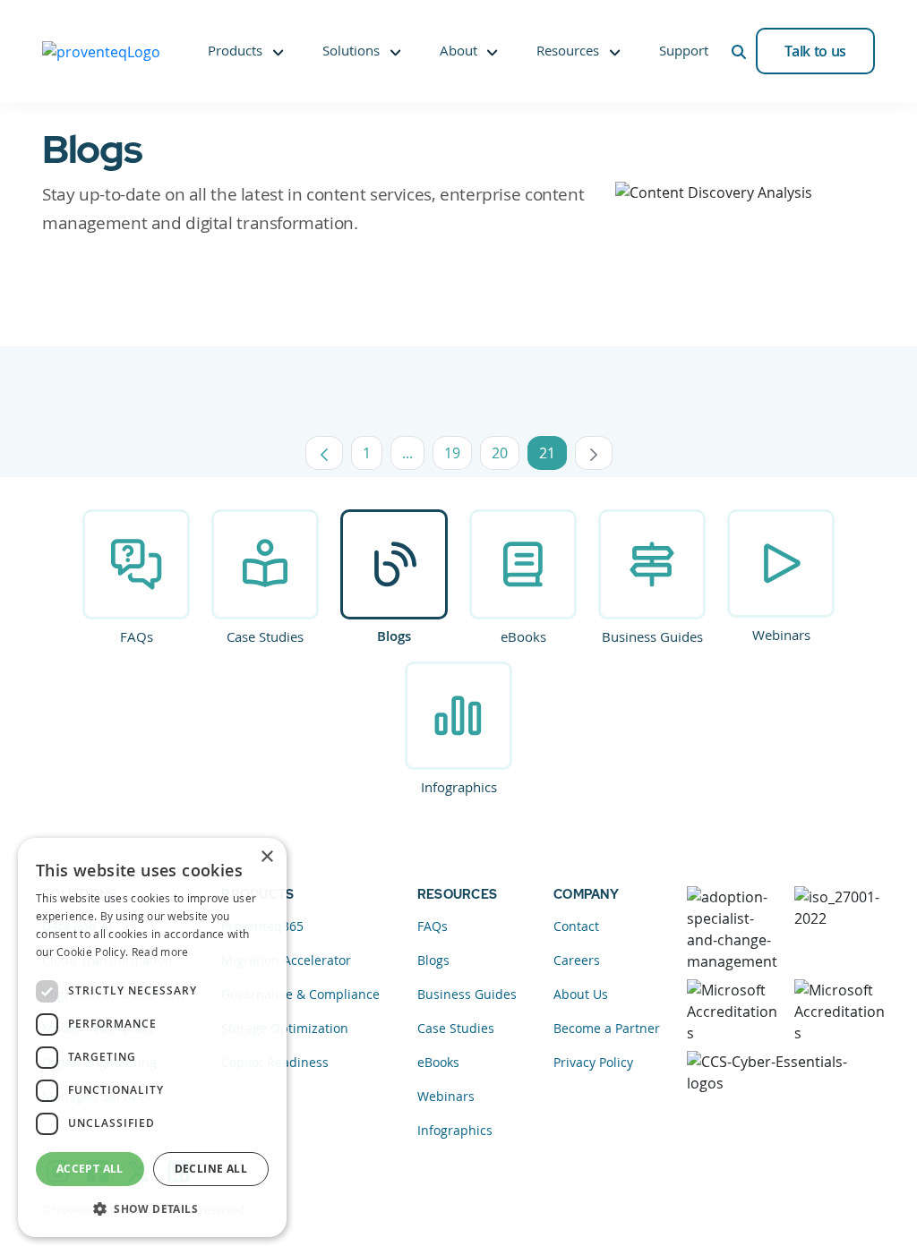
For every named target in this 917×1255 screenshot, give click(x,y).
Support (683, 50)
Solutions (351, 50)
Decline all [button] (211, 1168)
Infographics (459, 787)
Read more (160, 951)
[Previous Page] (324, 453)
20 (505, 456)
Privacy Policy (593, 1062)
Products (235, 50)
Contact (576, 926)
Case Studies (265, 636)
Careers (576, 960)
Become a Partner (606, 1028)
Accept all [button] (90, 1168)
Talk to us (815, 51)
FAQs (136, 636)
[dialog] (152, 1037)
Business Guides (652, 636)
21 (553, 456)
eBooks (523, 636)
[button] (152, 1208)
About (458, 50)
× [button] (266, 857)
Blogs (394, 636)
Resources (567, 50)
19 (458, 456)
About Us (580, 994)
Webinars (781, 635)
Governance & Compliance (300, 994)
